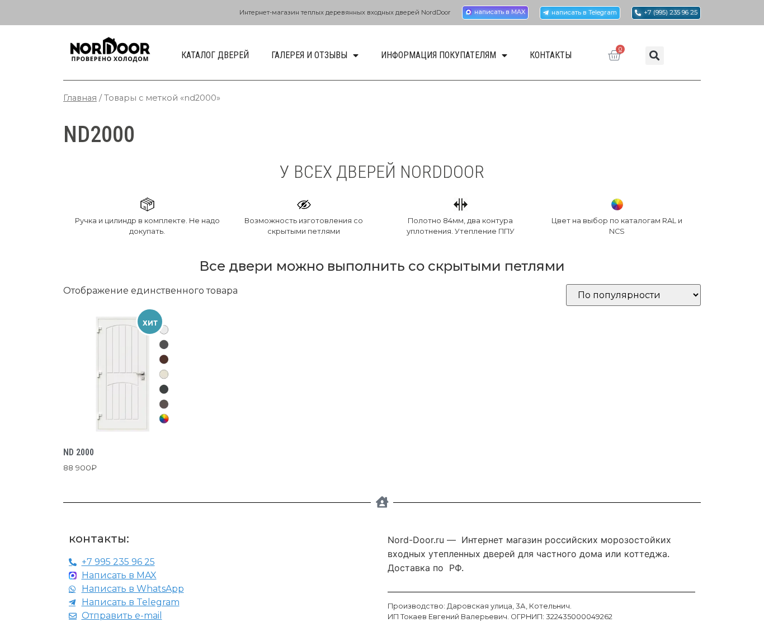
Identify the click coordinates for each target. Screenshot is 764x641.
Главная (80, 98)
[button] (654, 55)
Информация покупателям (438, 55)
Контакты (551, 55)
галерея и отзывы (309, 55)
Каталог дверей (215, 55)
